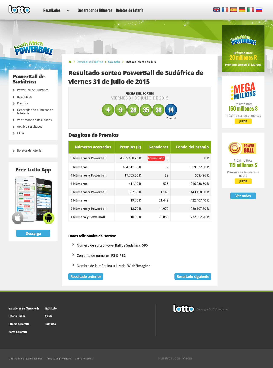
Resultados (52, 10)
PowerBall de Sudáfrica (32, 90)
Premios (22, 103)
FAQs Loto (51, 308)
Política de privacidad (59, 358)
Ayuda (48, 316)
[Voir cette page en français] (225, 9)
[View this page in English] (216, 9)
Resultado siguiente (193, 276)
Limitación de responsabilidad (25, 358)
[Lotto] (69, 61)
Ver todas (243, 196)
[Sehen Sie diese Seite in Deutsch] (242, 9)
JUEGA (243, 121)
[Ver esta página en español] (233, 9)
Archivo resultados (29, 126)
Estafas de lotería (19, 324)
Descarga (33, 233)
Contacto (50, 324)
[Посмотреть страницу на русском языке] (259, 9)
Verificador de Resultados (34, 120)
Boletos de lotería (29, 150)
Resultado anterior (85, 276)
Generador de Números (95, 10)
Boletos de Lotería (130, 10)
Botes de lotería (18, 332)
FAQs (20, 133)
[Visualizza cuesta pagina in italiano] (250, 9)
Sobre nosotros (84, 358)
